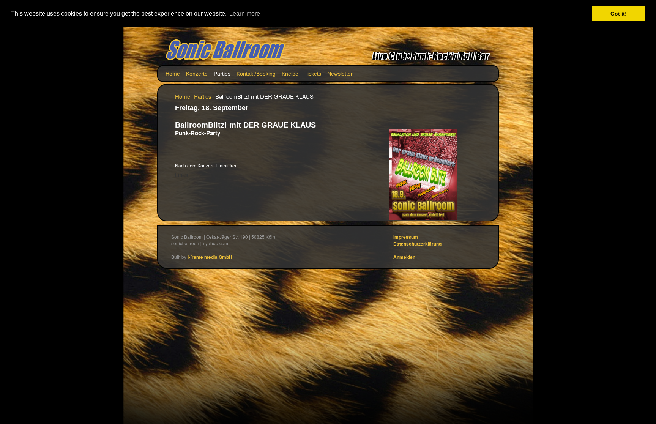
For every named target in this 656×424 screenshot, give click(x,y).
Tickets (312, 74)
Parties (222, 74)
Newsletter (340, 74)
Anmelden (404, 257)
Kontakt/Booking (256, 74)
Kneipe (290, 74)
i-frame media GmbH (210, 257)
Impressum (405, 236)
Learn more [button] (244, 13)
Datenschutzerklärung (417, 243)
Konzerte (197, 74)
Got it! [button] (618, 14)
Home (173, 74)
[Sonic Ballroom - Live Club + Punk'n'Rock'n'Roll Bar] (225, 50)
